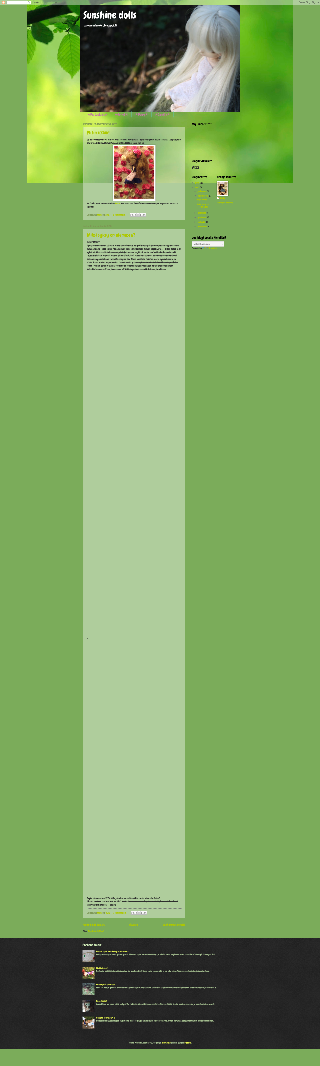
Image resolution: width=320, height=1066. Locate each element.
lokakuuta (202, 212)
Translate (213, 248)
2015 (197, 182)
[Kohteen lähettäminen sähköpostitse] (131, 215)
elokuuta (202, 222)
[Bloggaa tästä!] (134, 215)
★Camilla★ (162, 114)
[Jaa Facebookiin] (141, 215)
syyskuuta (202, 217)
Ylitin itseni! (98, 132)
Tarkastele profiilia (225, 202)
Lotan (117, 203)
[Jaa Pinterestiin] (144, 215)
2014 (197, 187)
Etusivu (133, 925)
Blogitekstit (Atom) (96, 931)
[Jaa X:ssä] (138, 215)
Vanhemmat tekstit (174, 925)
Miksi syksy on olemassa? (111, 235)
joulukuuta (202, 191)
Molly (222, 198)
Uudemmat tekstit (94, 925)
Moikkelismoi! (102, 968)
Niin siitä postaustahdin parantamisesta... (113, 951)
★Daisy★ (141, 114)
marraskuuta (203, 195)
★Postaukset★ (97, 114)
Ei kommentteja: (120, 912)
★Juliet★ (121, 114)
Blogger (187, 1042)
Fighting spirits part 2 (105, 1017)
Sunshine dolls (109, 15)
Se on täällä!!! (101, 1001)
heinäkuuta (203, 226)
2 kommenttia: (119, 214)
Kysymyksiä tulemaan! (105, 984)
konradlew (166, 1042)
